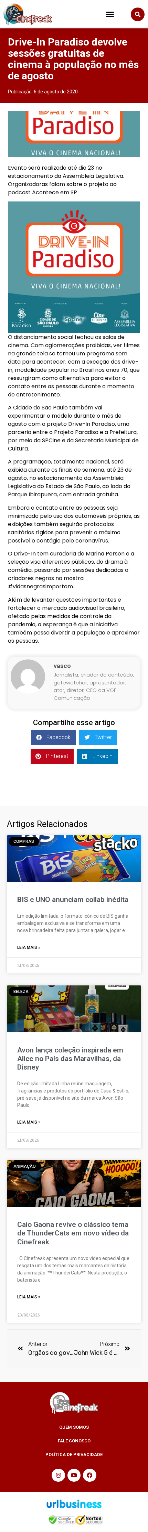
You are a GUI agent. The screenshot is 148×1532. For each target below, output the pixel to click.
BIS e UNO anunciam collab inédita (72, 899)
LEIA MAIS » (28, 947)
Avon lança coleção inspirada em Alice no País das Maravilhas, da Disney (70, 1058)
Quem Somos (74, 1427)
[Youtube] (74, 1475)
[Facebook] (89, 1475)
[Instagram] (58, 1475)
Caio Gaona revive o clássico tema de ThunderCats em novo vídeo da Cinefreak (73, 1233)
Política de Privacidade (74, 1454)
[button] (110, 14)
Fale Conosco (74, 1440)
